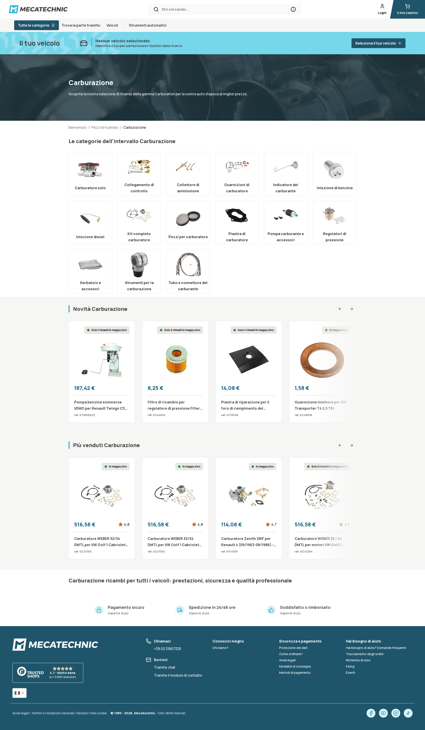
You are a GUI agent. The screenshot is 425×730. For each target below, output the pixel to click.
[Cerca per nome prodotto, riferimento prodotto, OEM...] (293, 9)
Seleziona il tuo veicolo (375, 43)
